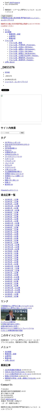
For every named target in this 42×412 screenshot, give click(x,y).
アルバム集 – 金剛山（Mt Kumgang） (22, 49)
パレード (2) (9, 163)
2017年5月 (11, 258)
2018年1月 (11, 242)
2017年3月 (11, 260)
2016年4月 (12, 279)
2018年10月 (12, 225)
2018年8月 (11, 230)
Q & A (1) (8, 150)
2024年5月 (11, 202)
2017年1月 (11, 264)
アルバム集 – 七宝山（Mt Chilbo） (21, 51)
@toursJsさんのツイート (9, 190)
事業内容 (12, 38)
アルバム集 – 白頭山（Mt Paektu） (21, 47)
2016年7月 (11, 273)
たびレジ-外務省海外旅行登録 (12, 330)
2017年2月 (11, 262)
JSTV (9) (8, 146)
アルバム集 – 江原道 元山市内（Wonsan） (24, 55)
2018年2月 (11, 240)
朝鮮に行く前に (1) (12, 180)
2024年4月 (11, 204)
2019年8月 (11, 212)
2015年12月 (12, 288)
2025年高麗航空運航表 (13, 370)
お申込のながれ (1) (12, 154)
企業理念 (12, 36)
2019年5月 (11, 214)
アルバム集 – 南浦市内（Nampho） (21, 60)
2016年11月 (12, 268)
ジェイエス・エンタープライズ (16, 82)
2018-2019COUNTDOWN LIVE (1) (17, 144)
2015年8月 (11, 296)
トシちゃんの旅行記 (8, 322)
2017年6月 (11, 255)
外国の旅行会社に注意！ (10, 326)
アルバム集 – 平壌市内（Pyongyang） (22, 45)
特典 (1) (7, 182)
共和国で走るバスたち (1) (14, 174)
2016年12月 (12, 266)
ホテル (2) (8, 165)
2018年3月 (11, 238)
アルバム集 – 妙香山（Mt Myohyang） (22, 53)
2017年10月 (12, 249)
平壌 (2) (7, 178)
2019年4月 (11, 217)
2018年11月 (12, 223)
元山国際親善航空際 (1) (13, 171)
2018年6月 (11, 234)
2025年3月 (11, 199)
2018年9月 (11, 227)
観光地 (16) (9, 184)
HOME (7, 72)
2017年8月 (11, 251)
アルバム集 (9, 40)
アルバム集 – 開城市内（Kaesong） (21, 58)
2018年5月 (11, 236)
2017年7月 (11, 253)
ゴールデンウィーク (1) (13, 156)
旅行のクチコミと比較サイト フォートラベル (17, 328)
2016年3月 (11, 281)
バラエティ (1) (10, 161)
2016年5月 (12, 277)
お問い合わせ (10, 62)
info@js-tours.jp (14, 2)
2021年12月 (12, 206)
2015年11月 (12, 290)
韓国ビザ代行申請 (11, 376)
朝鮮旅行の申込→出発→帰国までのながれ (20, 378)
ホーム (7, 30)
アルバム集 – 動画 (15, 43)
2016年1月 (11, 285)
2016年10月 (12, 270)
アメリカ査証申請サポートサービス (18, 374)
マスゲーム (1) (10, 167)
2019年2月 (11, 219)
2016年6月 (11, 275)
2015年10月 (12, 292)
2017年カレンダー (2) (12, 142)
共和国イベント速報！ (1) (14, 176)
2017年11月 (12, 247)
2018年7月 (11, 232)
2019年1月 (11, 221)
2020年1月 (11, 208)
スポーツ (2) (9, 159)
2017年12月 (12, 245)
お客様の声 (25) (10, 152)
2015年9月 (11, 294)
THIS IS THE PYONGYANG (15, 372)
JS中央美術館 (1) (11, 148)
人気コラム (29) (10, 169)
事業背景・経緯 (14, 34)
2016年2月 (11, 283)
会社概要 (8, 32)
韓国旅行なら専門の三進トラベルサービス (16, 308)
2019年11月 (12, 210)
